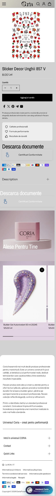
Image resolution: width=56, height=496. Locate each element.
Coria (18, 491)
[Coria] (27, 3)
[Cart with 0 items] (49, 4)
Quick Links (9, 453)
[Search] (38, 4)
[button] (49, 4)
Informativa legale (9, 477)
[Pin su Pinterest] (13, 106)
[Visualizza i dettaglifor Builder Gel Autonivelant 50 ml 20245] (24, 293)
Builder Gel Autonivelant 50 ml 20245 (20, 323)
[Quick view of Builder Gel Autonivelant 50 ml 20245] (40, 270)
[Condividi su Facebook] (4, 106)
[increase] (17, 88)
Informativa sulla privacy (32, 470)
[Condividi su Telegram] (17, 106)
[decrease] (5, 88)
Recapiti (21, 477)
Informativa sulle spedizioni (40, 474)
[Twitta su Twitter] (8, 106)
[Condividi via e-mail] (21, 106)
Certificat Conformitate (30, 154)
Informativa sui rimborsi (11, 470)
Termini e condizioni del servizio (14, 474)
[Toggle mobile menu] (11, 4)
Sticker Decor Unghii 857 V (24, 69)
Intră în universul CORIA (15, 438)
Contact (7, 446)
